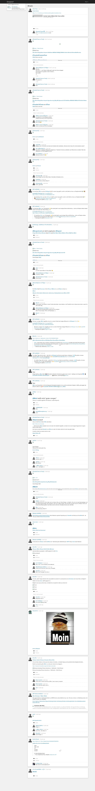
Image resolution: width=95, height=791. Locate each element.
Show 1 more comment (38, 594)
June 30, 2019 (48, 362)
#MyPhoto (71, 233)
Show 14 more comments (38, 677)
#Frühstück (80, 100)
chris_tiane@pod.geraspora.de (43, 32)
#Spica (60, 289)
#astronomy (51, 293)
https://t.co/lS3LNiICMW (70, 356)
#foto (36, 52)
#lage (46, 701)
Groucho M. (35, 610)
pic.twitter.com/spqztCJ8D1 (70, 216)
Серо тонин (35, 522)
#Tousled (36, 104)
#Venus (49, 289)
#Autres (50, 660)
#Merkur (53, 289)
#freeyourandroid (39, 515)
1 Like (37, 34)
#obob (66, 52)
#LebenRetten (62, 340)
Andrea (37, 501)
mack (34, 714)
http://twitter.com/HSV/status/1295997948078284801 (43, 324)
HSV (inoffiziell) (36, 189)
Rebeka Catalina (39, 725)
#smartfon (70, 515)
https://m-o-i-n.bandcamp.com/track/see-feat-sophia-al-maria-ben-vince (47, 13)
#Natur (56, 233)
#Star (54, 233)
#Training (40, 193)
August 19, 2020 (48, 329)
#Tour (48, 104)
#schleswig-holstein (52, 701)
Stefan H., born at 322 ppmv (42, 115)
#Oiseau (41, 549)
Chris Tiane (35, 8)
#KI (39, 433)
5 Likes (36, 452)
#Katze (34, 530)
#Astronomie (45, 293)
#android (45, 515)
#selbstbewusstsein (81, 701)
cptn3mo (34, 440)
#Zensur (42, 541)
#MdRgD (59, 52)
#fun (37, 743)
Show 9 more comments (38, 142)
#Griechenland (39, 340)
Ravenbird (38, 733)
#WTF (68, 541)
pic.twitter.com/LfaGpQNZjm (45, 345)
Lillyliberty (38, 179)
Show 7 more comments (38, 173)
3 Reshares (37, 534)
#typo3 (23, 8)
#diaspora (38, 648)
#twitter (34, 743)
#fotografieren (40, 52)
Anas (37, 267)
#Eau (53, 660)
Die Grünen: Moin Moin (40, 696)
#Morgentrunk (37, 231)
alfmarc (37, 457)
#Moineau (52, 549)
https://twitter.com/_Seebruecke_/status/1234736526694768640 (45, 338)
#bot (36, 702)
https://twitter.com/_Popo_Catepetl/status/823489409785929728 (45, 741)
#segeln (20, 8)
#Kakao (85, 100)
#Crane (41, 104)
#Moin (40, 191)
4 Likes (36, 435)
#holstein (64, 701)
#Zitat (37, 530)
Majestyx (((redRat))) (37, 513)
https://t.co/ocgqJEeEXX (47, 323)
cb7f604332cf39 (39, 407)
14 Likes (36, 168)
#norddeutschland (45, 743)
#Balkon (64, 233)
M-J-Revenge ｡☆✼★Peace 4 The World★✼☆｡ (42, 224)
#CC (64, 100)
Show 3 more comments (38, 65)
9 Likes (36, 650)
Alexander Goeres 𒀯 (40, 31)
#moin (15, 8)
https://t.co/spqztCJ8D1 (47, 211)
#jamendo (61, 100)
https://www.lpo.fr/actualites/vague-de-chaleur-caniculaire (44, 666)
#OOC (68, 293)
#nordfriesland (40, 136)
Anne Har (35, 547)
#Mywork (34, 293)
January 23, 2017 (53, 754)
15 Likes (36, 139)
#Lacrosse (42, 289)
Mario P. (38, 302)
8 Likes (36, 532)
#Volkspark (47, 191)
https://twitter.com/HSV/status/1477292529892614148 (43, 194)
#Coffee (47, 549)
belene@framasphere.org (41, 411)
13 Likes (36, 62)
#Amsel (40, 233)
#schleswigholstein (70, 701)
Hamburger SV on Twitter (38, 358)
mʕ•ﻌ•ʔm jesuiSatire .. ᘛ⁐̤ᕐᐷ (39, 769)
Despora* (10, 2)
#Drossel (44, 233)
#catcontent (42, 530)
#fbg (55, 100)
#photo (40, 293)
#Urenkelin (44, 429)
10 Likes (36, 28)
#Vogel (34, 233)
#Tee (34, 101)
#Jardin (38, 660)
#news (34, 702)
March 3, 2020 (50, 346)
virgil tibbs (38, 144)
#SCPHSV (51, 386)
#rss (39, 702)
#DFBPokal (55, 386)
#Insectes (46, 660)
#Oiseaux (42, 660)
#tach (34, 720)
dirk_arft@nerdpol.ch (40, 148)
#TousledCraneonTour (40, 55)
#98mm (65, 293)
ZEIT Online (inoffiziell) (38, 693)
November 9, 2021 (48, 218)
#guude (36, 720)
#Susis (39, 421)
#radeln (17, 8)
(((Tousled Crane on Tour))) (38, 39)
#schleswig (59, 701)
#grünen (37, 701)
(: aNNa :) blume (39, 465)
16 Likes (36, 491)
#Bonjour (35, 549)
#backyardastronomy (58, 293)
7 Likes (36, 402)
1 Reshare (37, 170)
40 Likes (36, 295)
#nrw (76, 701)
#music (34, 11)
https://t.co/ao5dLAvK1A (47, 193)
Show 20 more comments (38, 300)
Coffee (56, 551)
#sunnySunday (61, 356)
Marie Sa (34, 336)
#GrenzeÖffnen (55, 340)
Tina (37, 604)
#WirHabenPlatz (48, 340)
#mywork (46, 52)
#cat (39, 530)
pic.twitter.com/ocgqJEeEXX (44, 328)
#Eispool (58, 231)
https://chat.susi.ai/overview (38, 423)
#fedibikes (50, 52)
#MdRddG (55, 52)
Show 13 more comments (38, 494)
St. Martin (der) (39, 763)
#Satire (37, 433)
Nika (37, 507)
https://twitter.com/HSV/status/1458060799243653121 (43, 213)
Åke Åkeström (15, 6)
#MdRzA (62, 52)
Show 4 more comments (38, 455)
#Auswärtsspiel (46, 375)
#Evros (43, 340)
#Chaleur (34, 660)
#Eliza (50, 429)
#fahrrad (69, 52)
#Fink (49, 233)
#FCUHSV (40, 375)
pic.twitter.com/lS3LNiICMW (71, 361)
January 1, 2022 (48, 199)
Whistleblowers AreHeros (41, 567)
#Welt (34, 57)
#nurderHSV (35, 193)
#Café (45, 549)
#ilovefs (45, 516)
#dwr (34, 52)
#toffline (48, 541)
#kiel (12, 8)
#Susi (35, 420)
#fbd (58, 100)
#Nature (60, 233)
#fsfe (81, 515)
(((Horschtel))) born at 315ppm (42, 67)
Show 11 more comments (38, 113)
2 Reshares (37, 237)
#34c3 (34, 515)
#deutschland (42, 701)
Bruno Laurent (39, 680)
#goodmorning (51, 100)
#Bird (37, 233)
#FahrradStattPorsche (76, 52)
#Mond (35, 289)
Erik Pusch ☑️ (39, 175)
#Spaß (34, 433)
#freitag (37, 450)
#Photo (67, 233)
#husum (39, 165)
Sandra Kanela (36, 739)
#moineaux (71, 578)
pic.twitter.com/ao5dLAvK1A (50, 198)
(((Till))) (34, 392)
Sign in (86, 1)
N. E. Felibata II (39, 153)
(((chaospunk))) (36, 130)
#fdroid (41, 516)
